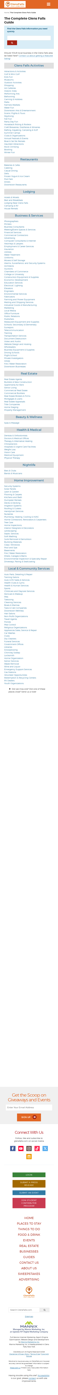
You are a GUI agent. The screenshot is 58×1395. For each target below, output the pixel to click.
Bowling (8, 149)
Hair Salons (9, 613)
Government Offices (13, 644)
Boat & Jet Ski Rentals (14, 141)
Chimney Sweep (12, 652)
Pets (6, 597)
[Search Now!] (12, 42)
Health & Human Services (16, 585)
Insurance (9, 249)
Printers (7, 224)
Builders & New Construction (18, 382)
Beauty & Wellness (29, 417)
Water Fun (9, 107)
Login (29, 1175)
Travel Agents (10, 619)
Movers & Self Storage (14, 260)
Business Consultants (14, 227)
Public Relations (12, 316)
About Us (29, 1268)
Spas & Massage (11, 423)
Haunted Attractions (14, 144)
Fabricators (9, 296)
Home (6, 13)
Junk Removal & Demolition (17, 539)
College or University (14, 274)
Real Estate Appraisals (14, 401)
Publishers (9, 319)
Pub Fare (8, 179)
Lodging (29, 191)
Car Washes (9, 633)
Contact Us (29, 1262)
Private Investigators (13, 358)
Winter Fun (9, 152)
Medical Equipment (14, 455)
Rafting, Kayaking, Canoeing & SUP (21, 130)
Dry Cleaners (10, 638)
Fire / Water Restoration (15, 364)
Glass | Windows (12, 545)
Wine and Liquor (12, 666)
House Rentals (11, 208)
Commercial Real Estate (15, 390)
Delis (6, 173)
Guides (29, 1257)
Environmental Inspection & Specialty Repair (25, 559)
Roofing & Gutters (12, 508)
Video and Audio (12, 341)
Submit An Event (29, 1192)
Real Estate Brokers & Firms (17, 396)
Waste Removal (11, 664)
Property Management (15, 410)
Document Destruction (15, 338)
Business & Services (29, 215)
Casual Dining (11, 170)
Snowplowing (11, 650)
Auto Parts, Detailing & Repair (18, 574)
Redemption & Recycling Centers (20, 678)
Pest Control (10, 624)
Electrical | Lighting (13, 285)
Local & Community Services (29, 568)
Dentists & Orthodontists (15, 435)
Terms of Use (35, 1354)
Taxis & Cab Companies (15, 608)
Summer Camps (12, 133)
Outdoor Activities (13, 82)
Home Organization (13, 658)
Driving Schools (11, 352)
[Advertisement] (29, 969)
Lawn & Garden (11, 491)
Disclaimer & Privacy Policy (19, 1354)
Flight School (10, 355)
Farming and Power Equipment (19, 299)
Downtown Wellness (14, 610)
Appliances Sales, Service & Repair (20, 630)
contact (32, 1378)
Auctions (8, 269)
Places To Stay (29, 1223)
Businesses (29, 1251)
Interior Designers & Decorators (19, 528)
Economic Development (16, 280)
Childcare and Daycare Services (19, 591)
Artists (7, 361)
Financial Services (12, 232)
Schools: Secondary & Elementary (20, 324)
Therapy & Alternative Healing (18, 441)
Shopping (9, 85)
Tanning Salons (11, 577)
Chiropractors (10, 444)
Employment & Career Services (19, 246)
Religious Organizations (15, 627)
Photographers (11, 221)
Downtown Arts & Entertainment (19, 110)
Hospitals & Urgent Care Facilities (20, 446)
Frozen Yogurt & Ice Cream (17, 176)
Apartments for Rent (14, 385)
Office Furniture (11, 313)
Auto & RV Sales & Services (17, 580)
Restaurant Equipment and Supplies (21, 322)
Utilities (7, 252)
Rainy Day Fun (11, 121)
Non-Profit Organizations (16, 616)
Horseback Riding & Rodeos (17, 124)
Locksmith (9, 655)
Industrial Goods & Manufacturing (20, 305)
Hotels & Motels (11, 197)
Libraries (8, 647)
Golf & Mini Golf (12, 74)
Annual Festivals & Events (16, 138)
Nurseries (8, 514)
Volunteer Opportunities (15, 675)
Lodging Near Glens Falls (16, 203)
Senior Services (11, 661)
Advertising (9, 238)
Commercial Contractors (16, 235)
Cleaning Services (12, 602)
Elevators (8, 288)
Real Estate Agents (13, 379)
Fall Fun (8, 119)
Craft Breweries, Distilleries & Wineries (22, 127)
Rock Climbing (11, 147)
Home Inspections (13, 525)
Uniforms (8, 257)
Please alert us (15, 1368)
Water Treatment (12, 255)
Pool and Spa (10, 547)
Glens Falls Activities (29, 65)
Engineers (9, 291)
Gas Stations (10, 672)
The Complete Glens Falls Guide (23, 13)
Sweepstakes (29, 1274)
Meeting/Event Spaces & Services (19, 229)
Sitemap (29, 1316)
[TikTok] (37, 1148)
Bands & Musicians (13, 473)
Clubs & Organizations (14, 135)
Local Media (10, 310)
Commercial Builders (14, 393)
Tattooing (9, 599)
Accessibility (43, 1375)
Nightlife (29, 465)
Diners (7, 182)
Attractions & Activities (15, 71)
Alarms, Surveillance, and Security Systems (24, 263)
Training (8, 333)
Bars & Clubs (10, 470)
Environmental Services (15, 294)
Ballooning (9, 96)
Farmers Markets (12, 105)
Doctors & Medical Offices (16, 438)
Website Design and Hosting (17, 344)
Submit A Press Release (29, 1183)
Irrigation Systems (12, 505)
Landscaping (10, 531)
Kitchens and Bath (13, 497)
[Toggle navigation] (48, 4)
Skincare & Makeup (13, 594)
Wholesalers (10, 347)
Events (29, 1240)
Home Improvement (29, 480)
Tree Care (8, 522)
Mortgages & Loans (13, 399)
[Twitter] (45, 1148)
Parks (6, 102)
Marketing (9, 308)
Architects (9, 266)
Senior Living (10, 387)
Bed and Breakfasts (13, 200)
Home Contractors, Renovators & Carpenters (25, 519)
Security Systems (12, 486)
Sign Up (26, 1117)
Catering (8, 168)
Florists (7, 622)
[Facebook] (12, 1148)
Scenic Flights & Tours (14, 113)
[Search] (45, 1310)
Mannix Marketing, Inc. (30, 1342)
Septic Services (11, 533)
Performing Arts (11, 93)
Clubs (7, 636)
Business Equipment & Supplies (19, 350)
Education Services (13, 282)
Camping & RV (11, 206)
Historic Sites (10, 91)
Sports (7, 588)
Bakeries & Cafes (12, 165)
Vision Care (9, 452)
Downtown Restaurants (15, 184)
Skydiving (9, 116)
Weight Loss (9, 449)
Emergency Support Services (18, 669)
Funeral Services (12, 641)
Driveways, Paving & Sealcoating (19, 561)
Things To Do (29, 1229)
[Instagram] (29, 1148)
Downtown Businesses (15, 366)
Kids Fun (8, 77)
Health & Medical (29, 430)
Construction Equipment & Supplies (21, 277)
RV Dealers (9, 680)
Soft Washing (10, 536)
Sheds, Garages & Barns (15, 556)
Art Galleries (10, 88)
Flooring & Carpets (13, 494)
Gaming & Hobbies (13, 99)
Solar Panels (10, 489)
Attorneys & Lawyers (13, 243)
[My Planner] (29, 1156)
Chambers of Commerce (16, 271)
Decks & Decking (12, 503)
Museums (9, 80)
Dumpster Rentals (12, 500)
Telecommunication (14, 330)
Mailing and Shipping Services (18, 302)
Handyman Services (13, 511)
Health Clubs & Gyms (14, 583)
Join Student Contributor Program (29, 1203)
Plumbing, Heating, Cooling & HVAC (21, 517)
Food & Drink (29, 1234)
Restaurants (29, 159)
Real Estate (29, 373)
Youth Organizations (14, 683)
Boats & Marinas (11, 605)
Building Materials (13, 542)
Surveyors (8, 327)
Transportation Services (15, 336)
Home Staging (11, 407)
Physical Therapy (12, 458)
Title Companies (12, 404)
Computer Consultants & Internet (20, 241)
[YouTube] (21, 1148)
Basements (9, 550)
